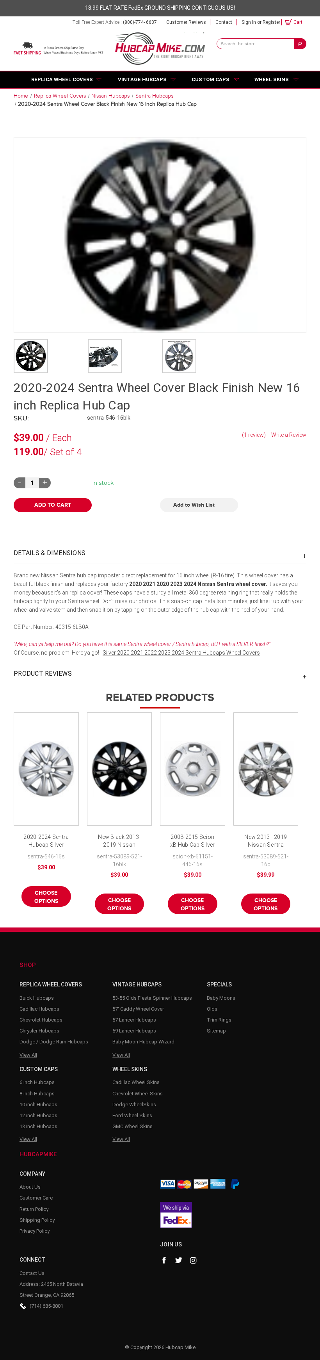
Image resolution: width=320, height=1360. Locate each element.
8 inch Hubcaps (37, 1094)
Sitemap (216, 1031)
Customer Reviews (186, 22)
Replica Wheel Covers (62, 79)
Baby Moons (221, 998)
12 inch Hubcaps (38, 1115)
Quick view (46, 769)
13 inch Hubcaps (38, 1126)
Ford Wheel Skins (132, 1115)
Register (271, 22)
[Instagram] (193, 1260)
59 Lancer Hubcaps (134, 1031)
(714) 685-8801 (46, 1306)
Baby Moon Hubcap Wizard (143, 1042)
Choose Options (46, 897)
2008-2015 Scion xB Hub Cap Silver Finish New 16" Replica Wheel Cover (192, 841)
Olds (212, 1009)
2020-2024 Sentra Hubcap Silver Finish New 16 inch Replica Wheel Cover (46, 841)
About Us (30, 1187)
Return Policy (34, 1209)
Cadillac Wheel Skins (136, 1082)
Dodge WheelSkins (134, 1104)
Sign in (249, 22)
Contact (223, 22)
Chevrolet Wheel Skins (137, 1094)
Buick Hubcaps (37, 998)
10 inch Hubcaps (38, 1104)
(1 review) (254, 435)
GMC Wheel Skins (132, 1126)
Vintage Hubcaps (142, 79)
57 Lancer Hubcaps (134, 1020)
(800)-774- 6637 (140, 22)
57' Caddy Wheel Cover (138, 1009)
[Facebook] (164, 1260)
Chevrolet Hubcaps (41, 1020)
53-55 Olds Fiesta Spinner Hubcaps (152, 998)
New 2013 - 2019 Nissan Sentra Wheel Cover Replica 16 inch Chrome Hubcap (265, 841)
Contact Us (32, 1273)
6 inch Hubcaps (37, 1082)
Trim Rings (219, 1020)
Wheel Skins (271, 79)
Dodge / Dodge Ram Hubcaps (54, 1042)
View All (28, 1055)
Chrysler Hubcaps (39, 1031)
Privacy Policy (35, 1231)
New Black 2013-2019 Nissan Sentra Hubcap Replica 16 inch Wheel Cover (119, 841)
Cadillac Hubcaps (39, 1009)
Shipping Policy (37, 1220)
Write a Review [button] (288, 435)
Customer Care (36, 1198)
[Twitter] (179, 1260)
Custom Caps (210, 79)
